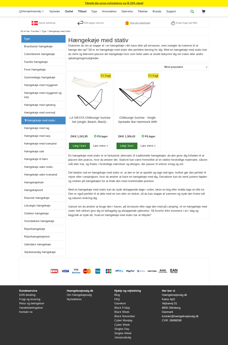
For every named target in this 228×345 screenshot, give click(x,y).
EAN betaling (27, 294)
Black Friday (122, 307)
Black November (124, 316)
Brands (157, 11)
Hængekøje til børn (36, 159)
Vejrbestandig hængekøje (40, 252)
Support (171, 11)
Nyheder (55, 11)
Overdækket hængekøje (39, 221)
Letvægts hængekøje (37, 205)
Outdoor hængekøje (36, 213)
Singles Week (123, 333)
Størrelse (127, 11)
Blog (117, 294)
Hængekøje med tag (36, 128)
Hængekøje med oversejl (39, 112)
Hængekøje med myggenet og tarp (42, 95)
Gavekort (120, 303)
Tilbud (82, 11)
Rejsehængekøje (34, 228)
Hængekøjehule (34, 182)
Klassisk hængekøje (36, 198)
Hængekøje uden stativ (38, 166)
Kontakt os (26, 312)
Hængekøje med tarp (37, 136)
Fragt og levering (29, 299)
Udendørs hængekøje (37, 244)
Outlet (69, 11)
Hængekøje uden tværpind (40, 174)
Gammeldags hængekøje (39, 77)
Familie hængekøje (36, 62)
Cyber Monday (123, 320)
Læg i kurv (79, 145)
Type (94, 11)
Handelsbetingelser (31, 307)
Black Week (121, 312)
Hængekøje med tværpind (40, 143)
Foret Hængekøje (35, 69)
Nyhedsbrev (74, 299)
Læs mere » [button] (100, 145)
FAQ (117, 299)
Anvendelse (109, 11)
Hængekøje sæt (34, 151)
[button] (203, 11)
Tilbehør (143, 11)
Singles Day (121, 328)
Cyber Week (122, 324)
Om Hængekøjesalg (79, 294)
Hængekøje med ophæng (39, 104)
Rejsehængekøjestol (37, 236)
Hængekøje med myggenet (41, 85)
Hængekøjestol (33, 190)
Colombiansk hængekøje (39, 54)
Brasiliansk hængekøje (38, 46)
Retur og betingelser (31, 303)
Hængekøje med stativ (41, 120)
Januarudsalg (122, 337)
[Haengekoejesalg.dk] (33, 11)
